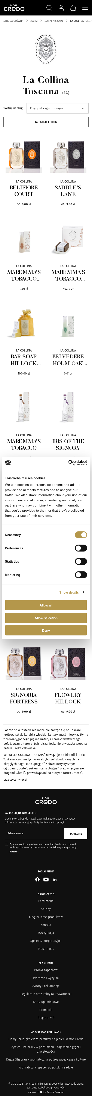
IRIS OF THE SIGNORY (68, 445)
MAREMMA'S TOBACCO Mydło (68, 276)
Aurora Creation (56, 1092)
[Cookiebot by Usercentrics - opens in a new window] (68, 463)
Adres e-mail (16, 833)
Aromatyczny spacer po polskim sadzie (46, 1067)
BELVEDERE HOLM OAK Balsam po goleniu (68, 360)
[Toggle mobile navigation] (85, 7)
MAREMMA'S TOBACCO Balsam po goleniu (24, 276)
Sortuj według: (13, 108)
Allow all (46, 605)
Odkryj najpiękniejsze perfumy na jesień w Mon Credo (46, 1039)
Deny (46, 630)
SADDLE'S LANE (68, 191)
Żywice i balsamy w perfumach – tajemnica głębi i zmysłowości (46, 1049)
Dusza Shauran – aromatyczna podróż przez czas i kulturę (46, 1059)
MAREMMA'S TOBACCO (24, 445)
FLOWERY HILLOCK (68, 699)
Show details (69, 592)
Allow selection (46, 618)
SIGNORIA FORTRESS (24, 699)
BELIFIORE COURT (24, 191)
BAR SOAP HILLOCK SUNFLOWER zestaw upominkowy (24, 360)
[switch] (81, 548)
